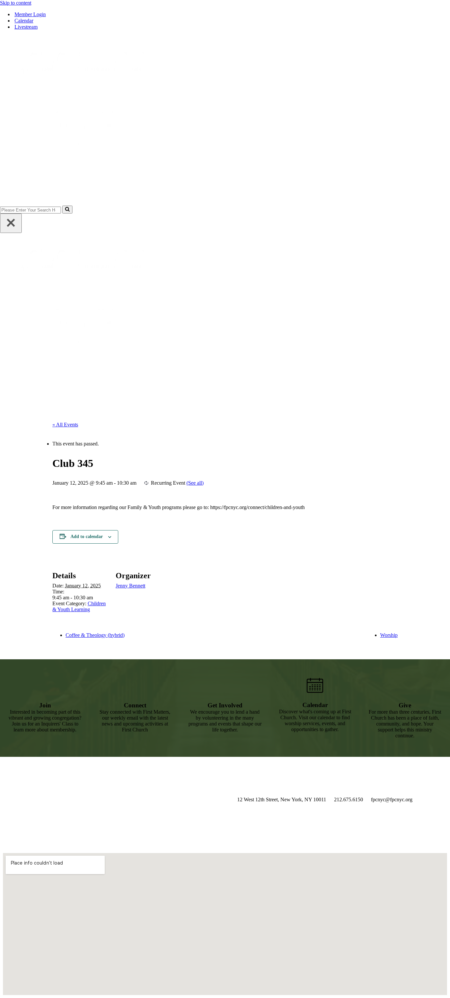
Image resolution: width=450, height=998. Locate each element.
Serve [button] (401, 189)
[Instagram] (240, 816)
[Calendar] (315, 685)
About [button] (288, 189)
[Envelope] (341, 816)
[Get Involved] (225, 685)
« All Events (65, 424)
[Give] (405, 685)
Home (264, 189)
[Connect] (135, 685)
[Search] (67, 210)
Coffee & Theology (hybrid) (95, 635)
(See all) (195, 483)
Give (424, 189)
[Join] (45, 685)
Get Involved (225, 705)
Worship (389, 635)
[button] (442, 189)
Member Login (30, 14)
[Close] (11, 223)
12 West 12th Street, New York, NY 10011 (281, 799)
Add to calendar (86, 536)
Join (45, 705)
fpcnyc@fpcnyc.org (391, 799)
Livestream (26, 27)
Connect (135, 705)
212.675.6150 (348, 799)
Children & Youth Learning (79, 606)
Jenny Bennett (130, 585)
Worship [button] (346, 189)
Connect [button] (375, 189)
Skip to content (15, 3)
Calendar (23, 20)
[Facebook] (274, 816)
